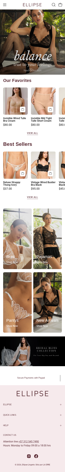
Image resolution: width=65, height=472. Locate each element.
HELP (6, 425)
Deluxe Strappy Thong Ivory (11, 183)
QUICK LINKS (9, 415)
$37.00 (7, 188)
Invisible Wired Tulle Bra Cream (14, 119)
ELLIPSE (7, 404)
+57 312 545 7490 (28, 441)
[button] (53, 5)
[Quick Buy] (23, 109)
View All (32, 133)
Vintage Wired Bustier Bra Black (43, 183)
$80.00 (7, 125)
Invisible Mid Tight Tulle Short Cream (41, 119)
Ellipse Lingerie (28, 465)
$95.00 (35, 188)
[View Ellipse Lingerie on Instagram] (29, 456)
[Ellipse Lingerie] (32, 4)
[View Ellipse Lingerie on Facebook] (36, 456)
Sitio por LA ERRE (42, 465)
